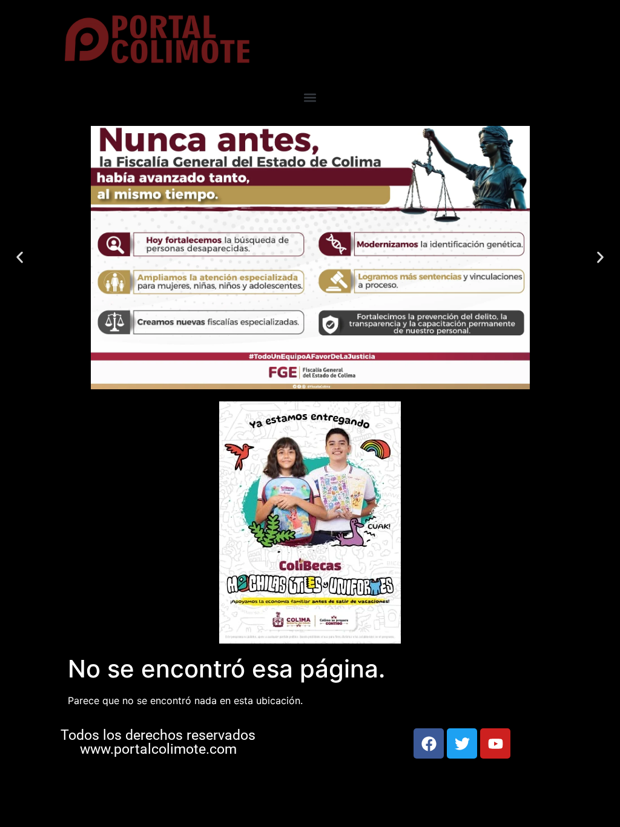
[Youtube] (495, 743)
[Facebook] (429, 743)
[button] (310, 98)
